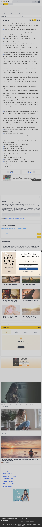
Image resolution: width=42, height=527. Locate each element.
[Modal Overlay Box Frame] (21, 263)
